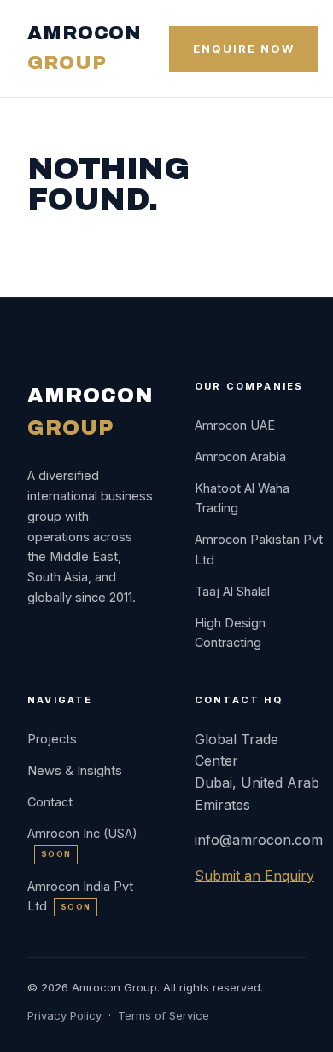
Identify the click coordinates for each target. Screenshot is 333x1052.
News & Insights (74, 770)
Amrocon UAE (235, 425)
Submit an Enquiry (254, 875)
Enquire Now (243, 48)
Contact (50, 802)
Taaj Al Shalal (232, 591)
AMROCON (84, 48)
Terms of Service (163, 1015)
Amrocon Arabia (240, 456)
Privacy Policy (64, 1015)
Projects (52, 738)
